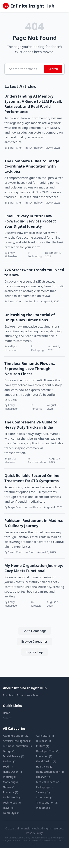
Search (53, 69)
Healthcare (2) (44, 766)
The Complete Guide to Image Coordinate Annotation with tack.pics (31, 166)
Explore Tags (34, 652)
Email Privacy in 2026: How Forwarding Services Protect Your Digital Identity (30, 221)
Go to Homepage (35, 631)
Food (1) (8, 766)
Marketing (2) (11, 782)
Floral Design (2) (46, 761)
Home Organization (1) (50, 771)
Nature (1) (9, 787)
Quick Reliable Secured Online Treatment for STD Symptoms (31, 478)
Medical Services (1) (48, 782)
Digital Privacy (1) (13, 756)
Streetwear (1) (44, 797)
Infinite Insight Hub (32, 6)
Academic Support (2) (16, 735)
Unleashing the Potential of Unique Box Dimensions (29, 317)
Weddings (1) (44, 807)
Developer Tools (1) (47, 751)
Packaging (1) (44, 787)
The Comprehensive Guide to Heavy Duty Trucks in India (30, 425)
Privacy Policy (34, 833)
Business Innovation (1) (17, 746)
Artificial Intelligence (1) (17, 741)
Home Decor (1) (12, 771)
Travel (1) (8, 807)
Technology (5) (12, 802)
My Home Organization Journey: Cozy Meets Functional (33, 568)
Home (6, 713)
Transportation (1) (47, 802)
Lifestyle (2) (43, 777)
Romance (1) (10, 792)
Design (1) (9, 751)
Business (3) (43, 741)
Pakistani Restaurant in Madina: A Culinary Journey (33, 523)
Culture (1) (42, 746)
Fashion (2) (9, 761)
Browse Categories (34, 641)
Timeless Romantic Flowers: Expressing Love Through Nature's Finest (29, 368)
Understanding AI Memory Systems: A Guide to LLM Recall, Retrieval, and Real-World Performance (33, 104)
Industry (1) (10, 777)
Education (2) (44, 756)
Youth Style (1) (11, 813)
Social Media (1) (12, 797)
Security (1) (43, 792)
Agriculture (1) (45, 735)
